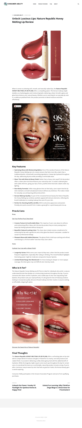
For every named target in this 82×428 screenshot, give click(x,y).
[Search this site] (78, 4)
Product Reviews (43, 4)
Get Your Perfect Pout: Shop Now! (22, 219)
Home (34, 4)
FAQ (51, 4)
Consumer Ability (18, 15)
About (55, 4)
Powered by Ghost (41, 420)
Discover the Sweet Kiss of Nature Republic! (25, 347)
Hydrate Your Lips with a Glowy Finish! (24, 248)
